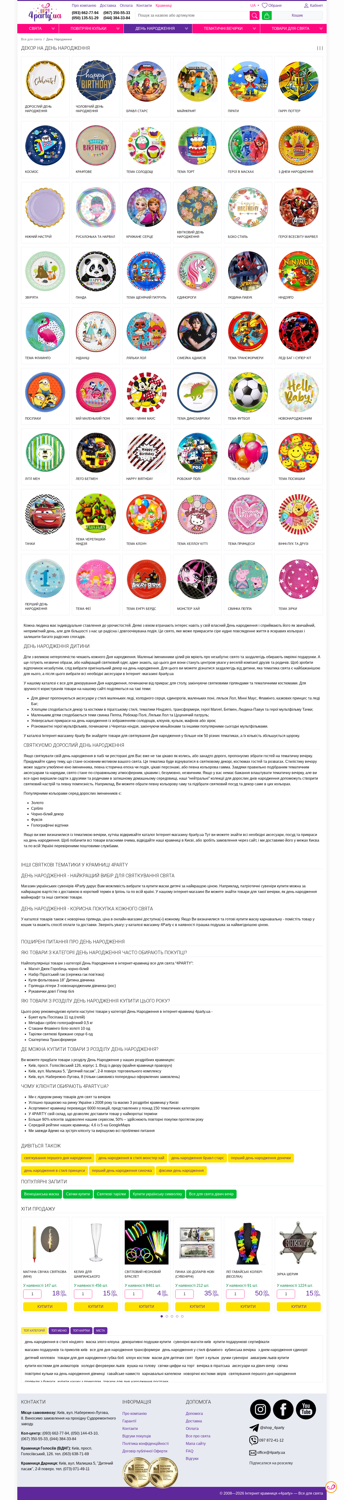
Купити (45, 1307)
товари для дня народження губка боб (90, 1358)
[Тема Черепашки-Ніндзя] (96, 513)
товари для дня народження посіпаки (135, 1382)
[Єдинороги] (197, 271)
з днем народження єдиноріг (283, 1350)
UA (253, 6)
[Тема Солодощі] (146, 145)
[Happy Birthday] (146, 453)
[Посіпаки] (45, 392)
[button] (53, 28)
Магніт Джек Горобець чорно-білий (59, 969)
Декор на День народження (55, 48)
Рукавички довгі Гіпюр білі (51, 991)
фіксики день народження (181, 1171)
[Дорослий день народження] (45, 80)
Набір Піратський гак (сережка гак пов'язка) (66, 974)
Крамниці (164, 6)
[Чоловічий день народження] (96, 80)
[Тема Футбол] (248, 392)
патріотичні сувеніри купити (264, 886)
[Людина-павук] (248, 271)
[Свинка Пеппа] (248, 579)
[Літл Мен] (45, 453)
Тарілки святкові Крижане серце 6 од (61, 1034)
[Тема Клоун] (146, 514)
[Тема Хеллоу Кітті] (197, 514)
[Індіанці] (96, 331)
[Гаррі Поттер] (298, 81)
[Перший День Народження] (45, 578)
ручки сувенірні (234, 1358)
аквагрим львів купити (269, 1358)
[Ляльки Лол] (146, 331)
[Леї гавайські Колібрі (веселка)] (248, 1242)
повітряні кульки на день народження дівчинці (65, 1374)
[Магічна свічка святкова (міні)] (45, 1242)
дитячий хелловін (40, 1358)
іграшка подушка (210, 925)
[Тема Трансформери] (248, 331)
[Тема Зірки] (298, 579)
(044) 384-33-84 (116, 18)
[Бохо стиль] (248, 207)
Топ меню (59, 1330)
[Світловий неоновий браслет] (147, 1242)
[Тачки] (45, 514)
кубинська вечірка (240, 1350)
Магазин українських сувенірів (47, 886)
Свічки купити (78, 1194)
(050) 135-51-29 (85, 18)
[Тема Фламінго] (45, 331)
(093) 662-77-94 (85, 13)
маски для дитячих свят (172, 1358)
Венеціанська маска (41, 1194)
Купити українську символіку (157, 1194)
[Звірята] (45, 271)
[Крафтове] (96, 145)
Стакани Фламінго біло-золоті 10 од (59, 1028)
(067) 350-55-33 (116, 13)
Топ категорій (34, 1330)
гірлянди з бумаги (40, 1382)
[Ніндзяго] (298, 271)
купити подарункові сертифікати (241, 1342)
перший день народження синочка (122, 1171)
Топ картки (81, 1330)
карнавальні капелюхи (161, 1374)
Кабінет (316, 6)
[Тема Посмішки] (298, 453)
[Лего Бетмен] (96, 453)
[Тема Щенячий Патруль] (146, 271)
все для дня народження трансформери (125, 1350)
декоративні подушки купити (146, 1342)
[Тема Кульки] (248, 453)
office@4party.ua (270, 1452)
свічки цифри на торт (176, 1366)
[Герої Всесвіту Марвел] (298, 207)
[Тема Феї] (96, 579)
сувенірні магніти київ (192, 1342)
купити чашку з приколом (79, 1382)
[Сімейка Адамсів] (197, 331)
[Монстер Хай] (197, 579)
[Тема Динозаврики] (197, 392)
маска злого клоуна (102, 1342)
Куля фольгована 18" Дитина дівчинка (62, 980)
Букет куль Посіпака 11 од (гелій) (57, 1017)
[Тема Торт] (197, 145)
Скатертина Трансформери (52, 1040)
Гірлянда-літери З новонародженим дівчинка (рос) (72, 986)
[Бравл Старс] (146, 81)
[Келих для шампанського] (96, 1242)
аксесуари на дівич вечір (253, 1366)
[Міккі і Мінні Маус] (146, 392)
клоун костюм (138, 1358)
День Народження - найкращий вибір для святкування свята (98, 875)
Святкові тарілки (111, 1194)
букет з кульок (207, 1358)
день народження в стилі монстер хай (131, 1158)
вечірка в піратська (213, 1366)
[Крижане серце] (146, 207)
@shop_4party (271, 1427)
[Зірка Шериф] (299, 1242)
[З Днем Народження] (298, 145)
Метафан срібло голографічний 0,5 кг (61, 1023)
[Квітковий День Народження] (197, 206)
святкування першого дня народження (57, 1158)
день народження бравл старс (197, 1158)
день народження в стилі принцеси (54, 1171)
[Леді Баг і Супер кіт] (298, 331)
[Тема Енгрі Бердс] (146, 579)
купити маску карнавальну (259, 919)
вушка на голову (141, 1366)
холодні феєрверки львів (103, 1366)
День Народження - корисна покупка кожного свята (87, 908)
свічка (282, 1366)
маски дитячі (170, 886)
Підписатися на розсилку (271, 1463)
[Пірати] (248, 81)
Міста (100, 1330)
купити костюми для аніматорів (52, 1366)
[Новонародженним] (298, 392)
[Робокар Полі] (197, 453)
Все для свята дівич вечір (211, 1194)
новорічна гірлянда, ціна (88, 919)
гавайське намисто (123, 1374)
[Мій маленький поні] (96, 392)
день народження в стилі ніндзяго (54, 1342)
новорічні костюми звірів (204, 1374)
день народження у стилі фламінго (192, 1350)
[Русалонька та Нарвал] (96, 207)
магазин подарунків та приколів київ (56, 1350)
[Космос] (45, 145)
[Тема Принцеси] (248, 514)
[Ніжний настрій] (45, 207)
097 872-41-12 (271, 1440)
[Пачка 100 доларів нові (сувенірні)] (197, 1242)
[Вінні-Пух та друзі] (298, 514)
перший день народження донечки (261, 1158)
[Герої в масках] (248, 145)
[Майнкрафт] (197, 81)
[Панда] (96, 271)
